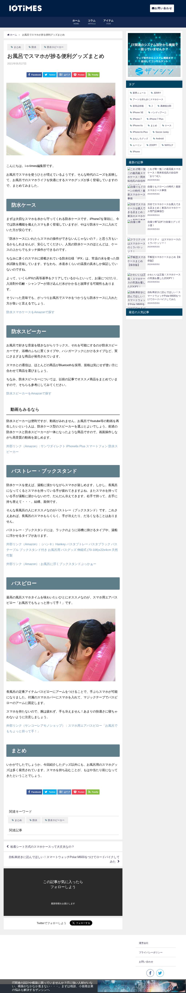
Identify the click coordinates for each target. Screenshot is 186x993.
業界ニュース (139, 93)
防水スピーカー (55, 47)
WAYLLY (169, 145)
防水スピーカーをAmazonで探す (28, 393)
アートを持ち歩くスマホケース (148, 99)
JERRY (157, 93)
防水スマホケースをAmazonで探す (30, 312)
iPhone (136, 152)
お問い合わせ (163, 8)
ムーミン (137, 145)
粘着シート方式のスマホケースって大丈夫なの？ (42, 846)
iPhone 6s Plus (140, 132)
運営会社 (143, 943)
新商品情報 (138, 106)
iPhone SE (138, 112)
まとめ (17, 47)
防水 (34, 47)
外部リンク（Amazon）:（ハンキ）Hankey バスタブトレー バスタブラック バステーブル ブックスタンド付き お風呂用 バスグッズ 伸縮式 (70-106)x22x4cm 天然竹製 (62, 549)
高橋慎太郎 (165, 106)
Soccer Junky (162, 132)
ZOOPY (153, 145)
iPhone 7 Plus (156, 119)
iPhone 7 (137, 119)
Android (160, 139)
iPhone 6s (138, 125)
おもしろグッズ (140, 139)
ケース (168, 125)
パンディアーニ (158, 112)
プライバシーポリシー (151, 952)
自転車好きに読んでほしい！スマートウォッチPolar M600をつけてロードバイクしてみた (64, 859)
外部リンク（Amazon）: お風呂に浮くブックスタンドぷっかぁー (51, 563)
